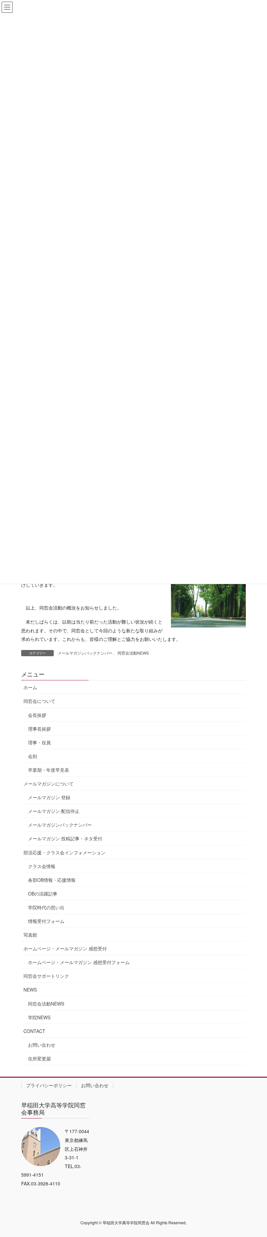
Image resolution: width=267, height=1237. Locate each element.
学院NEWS (39, 1017)
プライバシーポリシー (49, 1085)
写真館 (30, 934)
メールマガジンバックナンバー (85, 653)
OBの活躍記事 (42, 893)
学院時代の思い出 (46, 907)
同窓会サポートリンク (46, 976)
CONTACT (34, 1031)
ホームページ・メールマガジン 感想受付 (65, 948)
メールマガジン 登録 (49, 797)
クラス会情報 (41, 866)
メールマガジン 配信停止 (53, 811)
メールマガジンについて (48, 783)
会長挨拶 (37, 715)
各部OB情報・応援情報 (52, 880)
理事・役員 (39, 742)
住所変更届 (39, 1058)
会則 (32, 756)
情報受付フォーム (46, 921)
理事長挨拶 (39, 728)
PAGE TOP (255, 1193)
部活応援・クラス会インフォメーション (64, 852)
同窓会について (39, 701)
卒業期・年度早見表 (48, 770)
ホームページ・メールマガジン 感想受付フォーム (79, 962)
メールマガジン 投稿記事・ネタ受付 (65, 838)
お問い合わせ (41, 1044)
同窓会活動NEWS (133, 653)
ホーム (30, 687)
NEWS (30, 989)
